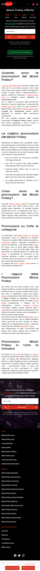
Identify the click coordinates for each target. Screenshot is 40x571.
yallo (3, 310)
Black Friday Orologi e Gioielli (12, 497)
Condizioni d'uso (8, 543)
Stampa (5, 535)
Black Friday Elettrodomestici (13, 489)
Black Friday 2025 (8, 439)
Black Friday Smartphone (11, 477)
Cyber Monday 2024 (9, 459)
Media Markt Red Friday (10, 464)
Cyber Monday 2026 (29, 109)
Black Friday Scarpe (9, 493)
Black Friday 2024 (8, 455)
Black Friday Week (17, 204)
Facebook (15, 555)
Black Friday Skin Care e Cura (12, 505)
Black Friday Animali (9, 521)
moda (35, 245)
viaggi (4, 254)
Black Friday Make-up (10, 501)
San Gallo (17, 354)
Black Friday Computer (10, 481)
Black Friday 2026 (8, 435)
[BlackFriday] (9, 4)
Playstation (23, 326)
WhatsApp (10, 24)
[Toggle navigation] (37, 5)
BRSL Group (6, 547)
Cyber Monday (7, 443)
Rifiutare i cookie (28, 568)
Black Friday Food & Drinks (11, 517)
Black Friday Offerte (9, 451)
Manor (4, 296)
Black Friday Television (10, 473)
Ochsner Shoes (30, 305)
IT (29, 4)
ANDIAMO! (21, 37)
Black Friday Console (9, 485)
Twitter (19, 555)
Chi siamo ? (6, 539)
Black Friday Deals (22, 263)
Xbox (32, 326)
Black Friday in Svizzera (28, 235)
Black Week (6, 447)
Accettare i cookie (12, 568)
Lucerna (35, 354)
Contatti (5, 531)
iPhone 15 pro (32, 317)
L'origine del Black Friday (12, 86)
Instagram (23, 555)
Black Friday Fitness (9, 513)
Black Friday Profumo (10, 509)
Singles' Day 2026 (9, 106)
